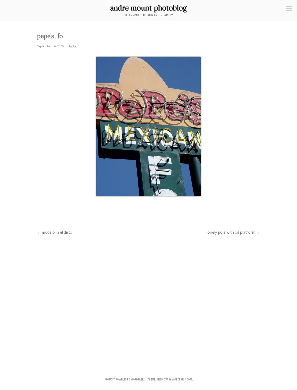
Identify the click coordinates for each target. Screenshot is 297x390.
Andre (72, 46)
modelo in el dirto (54, 232)
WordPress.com (182, 379)
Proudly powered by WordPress (124, 379)
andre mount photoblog (148, 7)
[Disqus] (148, 299)
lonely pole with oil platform (233, 232)
